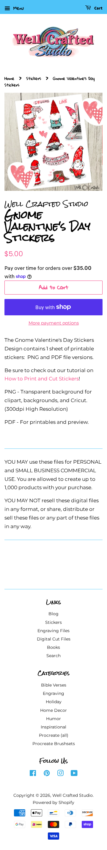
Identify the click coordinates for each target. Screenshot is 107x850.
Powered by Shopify (53, 802)
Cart (98, 8)
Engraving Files (53, 630)
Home (9, 78)
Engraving (53, 693)
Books (53, 647)
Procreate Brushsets (53, 743)
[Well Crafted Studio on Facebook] (32, 774)
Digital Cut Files (53, 639)
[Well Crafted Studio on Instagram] (60, 774)
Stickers (33, 78)
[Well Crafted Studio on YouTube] (74, 774)
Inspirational (53, 727)
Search (53, 655)
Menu (18, 8)
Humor (53, 718)
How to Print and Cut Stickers (41, 379)
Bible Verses (53, 685)
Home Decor (53, 710)
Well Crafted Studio (72, 795)
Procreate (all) (53, 735)
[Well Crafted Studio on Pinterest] (46, 774)
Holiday (54, 701)
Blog (53, 613)
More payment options (54, 323)
